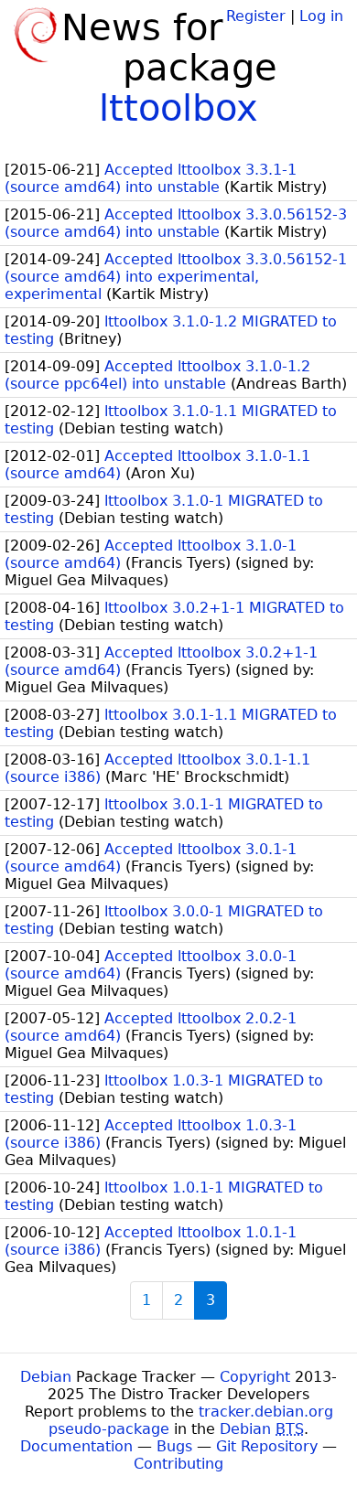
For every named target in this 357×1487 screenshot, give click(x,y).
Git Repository (267, 1446)
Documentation (76, 1446)
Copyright (255, 1376)
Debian (45, 1376)
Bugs (174, 1446)
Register (256, 16)
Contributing (178, 1463)
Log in (321, 16)
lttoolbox (178, 108)
